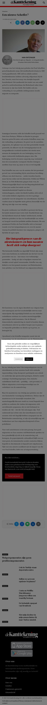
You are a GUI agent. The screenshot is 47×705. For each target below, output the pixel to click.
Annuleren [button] (18, 359)
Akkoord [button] (29, 359)
